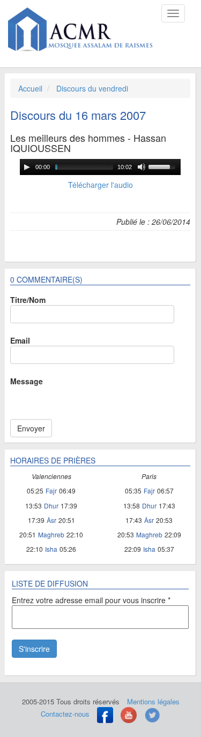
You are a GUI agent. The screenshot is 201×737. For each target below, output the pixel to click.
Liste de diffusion (50, 583)
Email (20, 340)
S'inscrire (34, 648)
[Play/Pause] (27, 167)
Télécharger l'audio (100, 184)
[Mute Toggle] (141, 167)
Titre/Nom (28, 299)
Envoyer (31, 428)
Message (26, 381)
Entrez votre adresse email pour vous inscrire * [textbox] (91, 600)
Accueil (30, 88)
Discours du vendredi (92, 88)
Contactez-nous (65, 714)
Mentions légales (153, 701)
